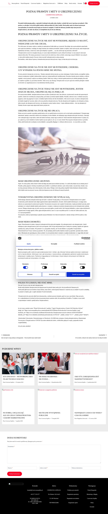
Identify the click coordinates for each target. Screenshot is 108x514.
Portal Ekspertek (25, 3)
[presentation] (18, 363)
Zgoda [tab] (29, 244)
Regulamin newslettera (73, 498)
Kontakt (80, 3)
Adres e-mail (44, 468)
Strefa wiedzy (72, 3)
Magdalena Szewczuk (82, 418)
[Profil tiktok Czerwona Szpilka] (18, 500)
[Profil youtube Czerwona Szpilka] (22, 500)
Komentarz (11, 446)
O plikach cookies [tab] (79, 244)
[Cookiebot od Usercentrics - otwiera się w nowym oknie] (82, 238)
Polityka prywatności (73, 490)
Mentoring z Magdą (92, 494)
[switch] (44, 267)
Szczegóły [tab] (54, 244)
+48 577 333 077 (35, 494)
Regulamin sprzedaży (73, 494)
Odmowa (29, 274)
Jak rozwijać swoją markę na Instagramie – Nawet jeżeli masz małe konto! (21, 337)
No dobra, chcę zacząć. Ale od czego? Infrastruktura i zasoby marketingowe (17, 415)
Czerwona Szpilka (10, 382)
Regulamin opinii (73, 502)
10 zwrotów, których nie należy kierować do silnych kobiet (91, 337)
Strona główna (15, 3)
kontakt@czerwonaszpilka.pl (35, 490)
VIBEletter (60, 3)
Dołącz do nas (94, 3)
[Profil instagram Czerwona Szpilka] (14, 500)
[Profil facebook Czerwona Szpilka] (10, 500)
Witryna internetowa (77, 468)
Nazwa (10, 468)
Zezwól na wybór (54, 274)
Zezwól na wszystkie (78, 274)
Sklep (66, 3)
